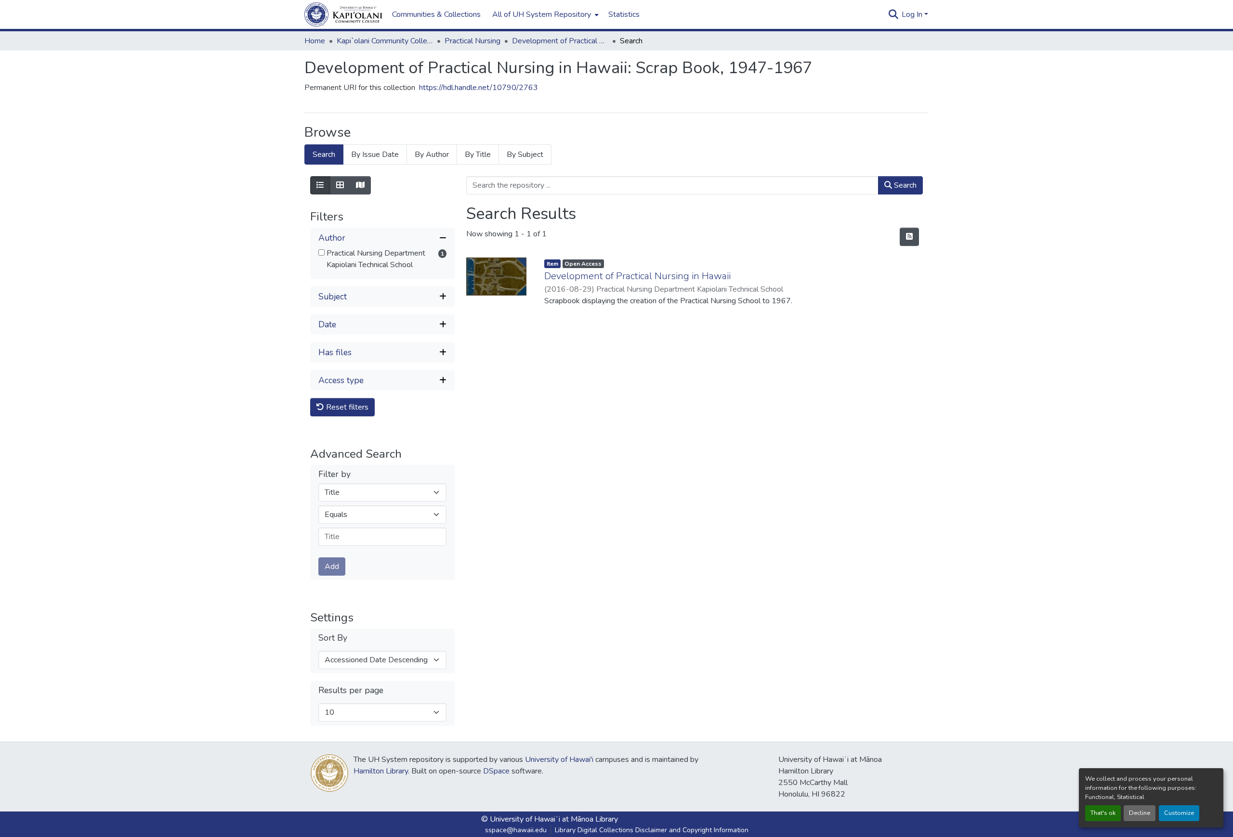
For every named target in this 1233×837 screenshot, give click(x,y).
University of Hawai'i (559, 759)
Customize (1179, 813)
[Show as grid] (340, 185)
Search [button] (904, 185)
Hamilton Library (381, 771)
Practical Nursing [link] (472, 41)
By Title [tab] (478, 154)
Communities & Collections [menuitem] (436, 14)
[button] (343, 14)
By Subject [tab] (525, 154)
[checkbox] (321, 252)
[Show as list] (320, 185)
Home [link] (314, 41)
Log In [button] (913, 14)
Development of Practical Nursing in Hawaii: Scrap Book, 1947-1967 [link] (560, 41)
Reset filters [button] (346, 407)
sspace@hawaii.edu (516, 830)
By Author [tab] (432, 154)
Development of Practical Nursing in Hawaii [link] (637, 276)
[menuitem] (544, 14)
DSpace (496, 771)
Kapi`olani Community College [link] (385, 41)
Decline (1139, 813)
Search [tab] (324, 154)
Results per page (350, 690)
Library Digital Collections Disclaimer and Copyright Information (651, 830)
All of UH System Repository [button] (541, 14)
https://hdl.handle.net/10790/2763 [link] (478, 87)
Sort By (332, 638)
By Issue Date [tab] (375, 154)
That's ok (1102, 813)
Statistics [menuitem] (624, 14)
